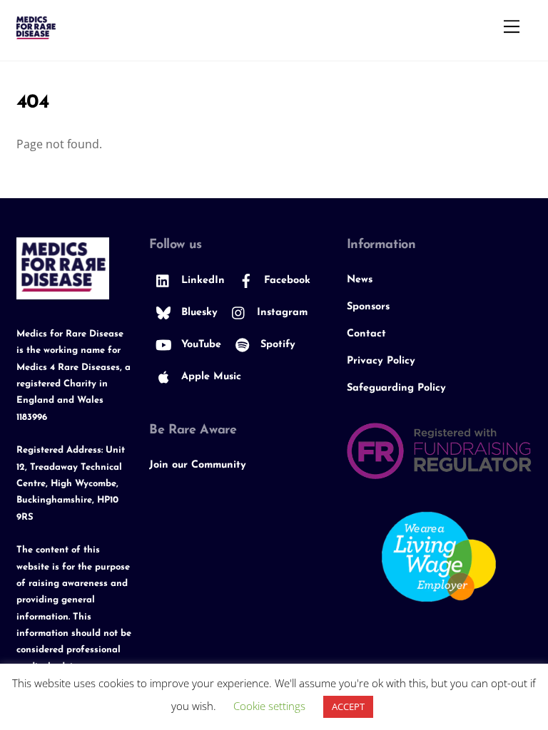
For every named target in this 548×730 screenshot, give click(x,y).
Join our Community (197, 465)
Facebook (285, 280)
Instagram (280, 312)
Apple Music (209, 376)
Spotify (276, 344)
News (359, 279)
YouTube (199, 344)
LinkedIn (201, 280)
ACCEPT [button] (348, 706)
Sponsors (368, 307)
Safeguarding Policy (396, 388)
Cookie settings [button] (269, 706)
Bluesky (198, 312)
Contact (366, 334)
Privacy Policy (381, 361)
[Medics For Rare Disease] (36, 33)
